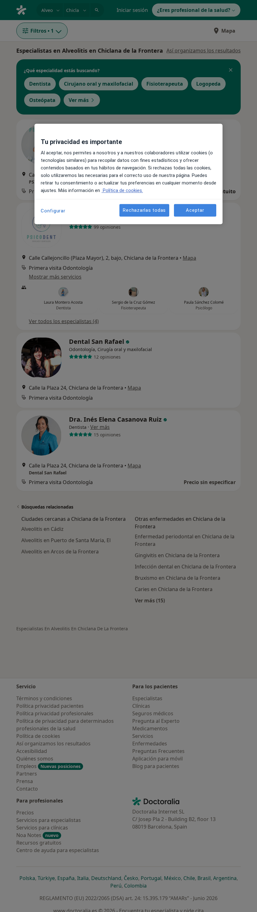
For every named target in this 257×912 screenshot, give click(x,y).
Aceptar (195, 210)
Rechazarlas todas (144, 210)
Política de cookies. (122, 190)
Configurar (53, 211)
